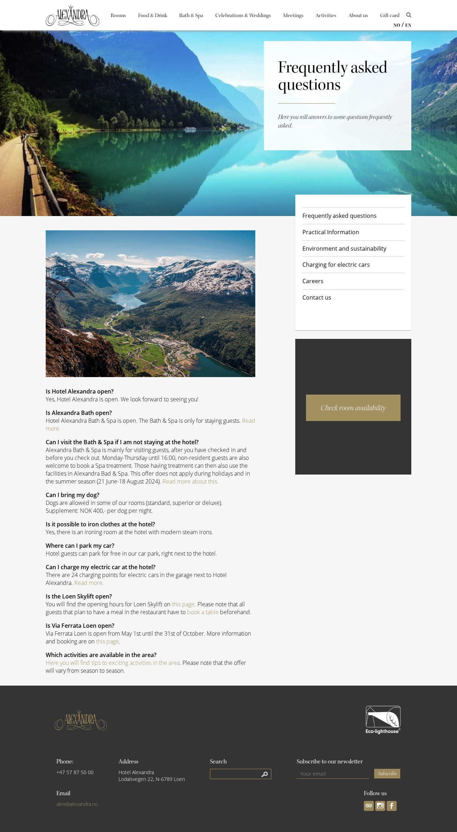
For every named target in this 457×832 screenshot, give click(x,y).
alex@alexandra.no (77, 804)
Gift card (390, 15)
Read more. (89, 583)
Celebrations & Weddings (243, 15)
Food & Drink (152, 15)
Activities (326, 15)
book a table (203, 612)
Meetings (293, 15)
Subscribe (387, 773)
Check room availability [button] (353, 407)
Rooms (118, 15)
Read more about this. (190, 481)
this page (183, 604)
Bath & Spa (191, 15)
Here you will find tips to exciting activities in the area (113, 663)
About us (358, 15)
